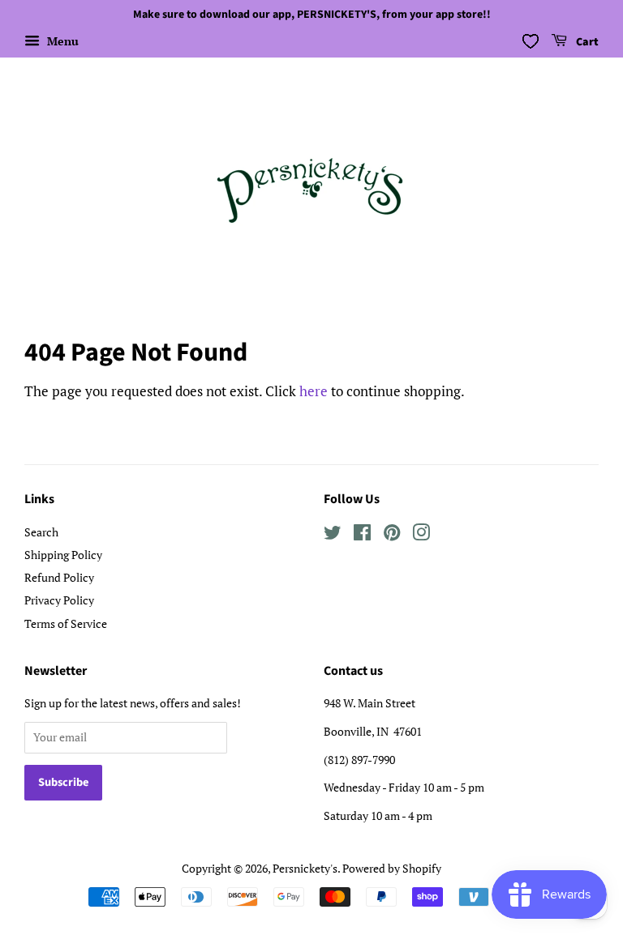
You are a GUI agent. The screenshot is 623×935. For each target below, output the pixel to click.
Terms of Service (65, 623)
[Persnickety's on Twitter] (333, 535)
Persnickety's (305, 868)
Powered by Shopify (391, 868)
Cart (586, 42)
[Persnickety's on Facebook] (362, 535)
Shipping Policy (63, 554)
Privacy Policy (59, 600)
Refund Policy (59, 577)
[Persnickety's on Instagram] (421, 535)
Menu (61, 41)
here (313, 391)
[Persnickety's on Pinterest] (392, 535)
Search (41, 532)
